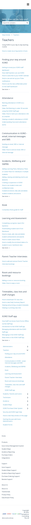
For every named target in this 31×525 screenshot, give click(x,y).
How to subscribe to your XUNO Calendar (15, 76)
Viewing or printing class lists (11, 308)
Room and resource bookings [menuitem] (14, 381)
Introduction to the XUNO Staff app (13, 326)
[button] (27, 346)
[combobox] (14, 22)
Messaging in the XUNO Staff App (13, 335)
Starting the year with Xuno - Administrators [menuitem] (12, 420)
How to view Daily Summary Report (13, 302)
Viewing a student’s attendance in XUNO (15, 119)
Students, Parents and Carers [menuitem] (12, 394)
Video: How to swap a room (11, 283)
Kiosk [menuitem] (6, 370)
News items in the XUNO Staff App (13, 337)
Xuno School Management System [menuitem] (13, 446)
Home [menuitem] (4, 436)
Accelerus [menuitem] (6, 401)
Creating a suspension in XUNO (12, 182)
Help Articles (6, 35)
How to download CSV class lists (12, 300)
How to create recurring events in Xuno (14, 51)
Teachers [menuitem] (6, 350)
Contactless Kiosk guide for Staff (12, 210)
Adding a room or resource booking (13, 280)
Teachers (16, 35)
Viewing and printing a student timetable (15, 305)
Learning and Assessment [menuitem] (13, 374)
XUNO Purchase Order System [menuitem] (12, 408)
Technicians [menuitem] (7, 397)
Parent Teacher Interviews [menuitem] (13, 377)
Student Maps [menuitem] (7, 405)
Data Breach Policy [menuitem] (8, 498)
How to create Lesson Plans (11, 239)
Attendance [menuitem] (8, 357)
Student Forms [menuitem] (7, 425)
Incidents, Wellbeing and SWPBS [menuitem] (15, 367)
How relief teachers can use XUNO (13, 73)
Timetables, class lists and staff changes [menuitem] (15, 385)
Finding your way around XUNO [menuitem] (15, 354)
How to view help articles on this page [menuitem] (15, 416)
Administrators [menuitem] (8, 346)
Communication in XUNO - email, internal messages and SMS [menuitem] (15, 362)
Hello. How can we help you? (15, 19)
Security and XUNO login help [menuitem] (12, 412)
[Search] (27, 22)
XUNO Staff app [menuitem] (10, 390)
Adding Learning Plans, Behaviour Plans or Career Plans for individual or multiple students (15, 171)
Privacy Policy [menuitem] (6, 495)
